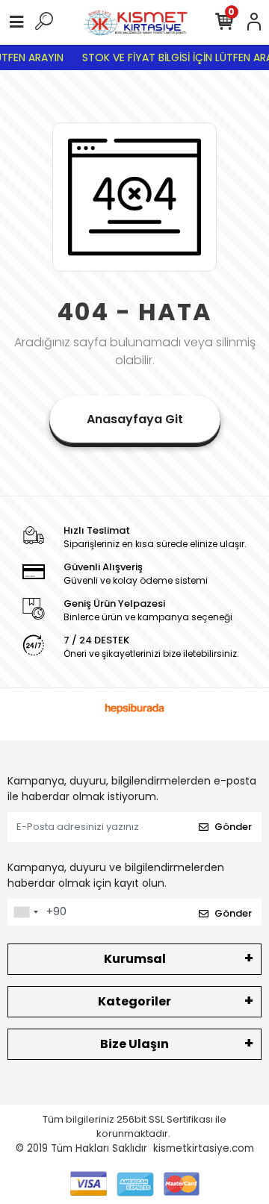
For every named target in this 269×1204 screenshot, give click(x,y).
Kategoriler (134, 1001)
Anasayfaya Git (135, 419)
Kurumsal (135, 958)
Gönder (233, 827)
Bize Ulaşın (134, 1043)
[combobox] (25, 912)
